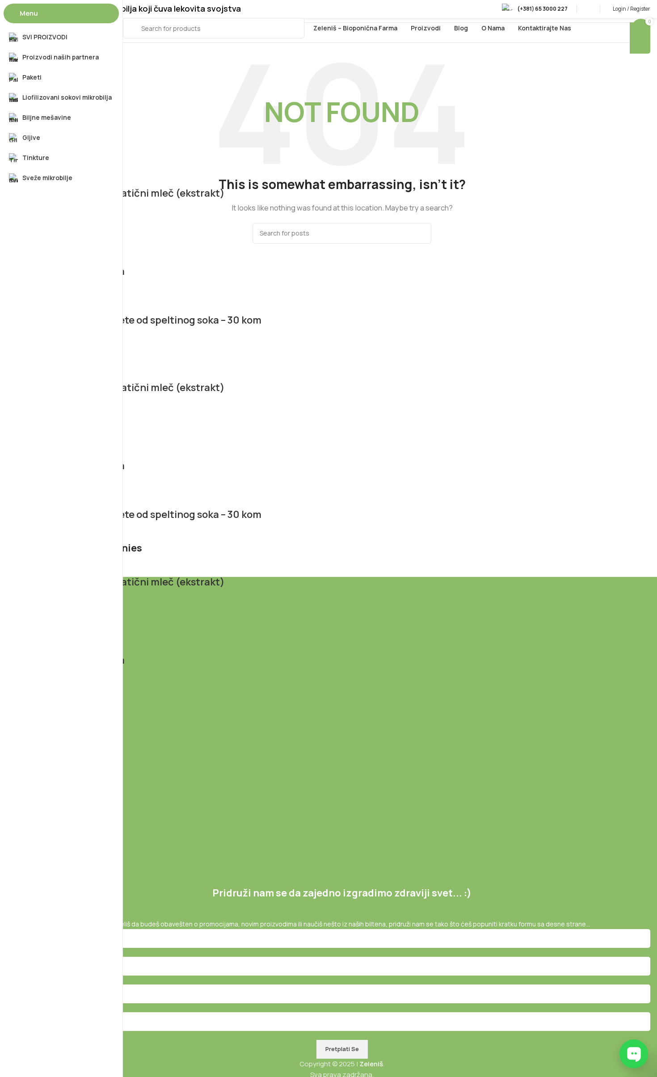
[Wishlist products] (588, 9)
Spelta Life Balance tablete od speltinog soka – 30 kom (134, 320)
